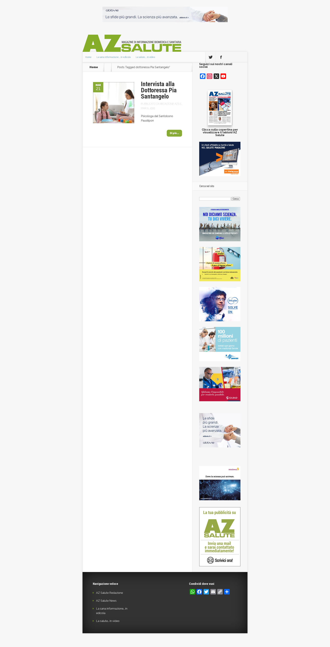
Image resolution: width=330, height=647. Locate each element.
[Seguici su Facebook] (221, 57)
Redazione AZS (169, 103)
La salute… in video (145, 57)
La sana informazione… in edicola (114, 57)
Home (88, 57)
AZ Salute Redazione (109, 592)
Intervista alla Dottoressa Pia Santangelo (159, 90)
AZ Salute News (106, 600)
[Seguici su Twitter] (210, 57)
